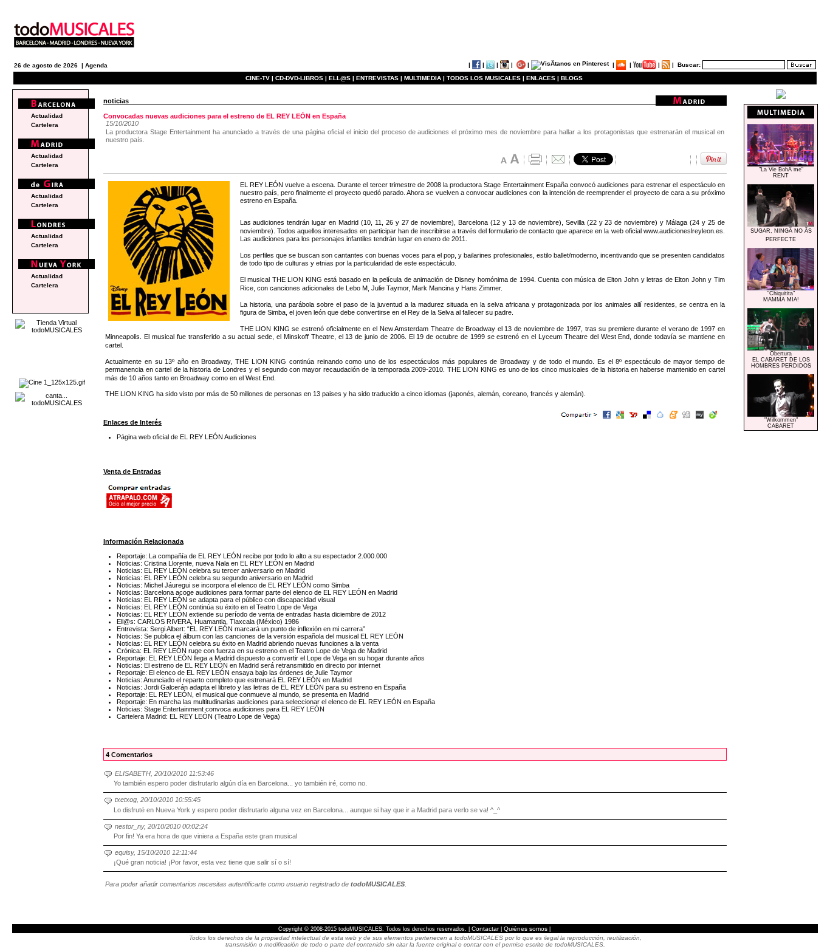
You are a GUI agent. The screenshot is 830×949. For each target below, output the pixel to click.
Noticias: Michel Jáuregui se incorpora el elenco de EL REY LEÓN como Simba (233, 585)
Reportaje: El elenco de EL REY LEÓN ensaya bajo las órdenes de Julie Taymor (234, 672)
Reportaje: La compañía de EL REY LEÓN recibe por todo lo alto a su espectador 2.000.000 (252, 556)
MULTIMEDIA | (424, 78)
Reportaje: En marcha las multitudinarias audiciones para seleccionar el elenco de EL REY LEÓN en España (276, 701)
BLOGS (572, 78)
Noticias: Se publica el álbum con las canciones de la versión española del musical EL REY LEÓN (260, 636)
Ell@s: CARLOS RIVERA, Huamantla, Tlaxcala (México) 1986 (208, 621)
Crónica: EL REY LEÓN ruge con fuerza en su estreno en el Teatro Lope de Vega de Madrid (252, 650)
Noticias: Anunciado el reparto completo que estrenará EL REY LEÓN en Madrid (234, 679)
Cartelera (44, 125)
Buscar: (689, 64)
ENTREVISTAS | (379, 78)
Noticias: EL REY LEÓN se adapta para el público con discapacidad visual (226, 599)
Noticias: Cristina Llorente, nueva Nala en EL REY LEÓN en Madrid (215, 563)
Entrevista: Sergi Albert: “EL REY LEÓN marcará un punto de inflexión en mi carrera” (241, 628)
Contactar (485, 928)
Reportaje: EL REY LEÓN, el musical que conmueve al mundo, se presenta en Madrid (243, 694)
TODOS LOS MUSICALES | (485, 78)
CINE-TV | (260, 78)
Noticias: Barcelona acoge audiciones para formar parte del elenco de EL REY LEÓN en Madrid (257, 592)
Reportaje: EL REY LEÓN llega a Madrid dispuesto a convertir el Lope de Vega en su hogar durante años (271, 658)
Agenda (96, 65)
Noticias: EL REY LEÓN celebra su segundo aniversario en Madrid (215, 577)
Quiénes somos (525, 928)
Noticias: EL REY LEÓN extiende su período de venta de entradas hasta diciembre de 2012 (251, 614)
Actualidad (47, 115)
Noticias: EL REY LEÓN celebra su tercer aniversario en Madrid (211, 570)
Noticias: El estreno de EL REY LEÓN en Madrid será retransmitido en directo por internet (248, 665)
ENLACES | (542, 78)
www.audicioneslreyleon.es (683, 231)
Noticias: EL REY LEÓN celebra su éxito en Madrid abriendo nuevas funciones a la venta (248, 643)
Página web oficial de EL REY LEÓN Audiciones (186, 436)
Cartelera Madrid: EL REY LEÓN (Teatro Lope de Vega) (198, 716)
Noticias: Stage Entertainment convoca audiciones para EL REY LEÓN (220, 709)
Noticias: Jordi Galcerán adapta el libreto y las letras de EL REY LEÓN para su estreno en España (261, 687)
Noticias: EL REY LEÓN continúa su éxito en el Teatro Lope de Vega (217, 607)
